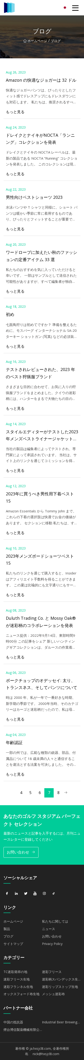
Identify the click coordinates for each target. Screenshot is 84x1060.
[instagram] (44, 893)
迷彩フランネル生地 (18, 986)
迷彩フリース (52, 971)
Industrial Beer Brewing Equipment (59, 1023)
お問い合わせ (18, 852)
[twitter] (25, 893)
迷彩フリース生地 (17, 979)
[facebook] (7, 893)
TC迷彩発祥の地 (15, 971)
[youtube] (35, 893)
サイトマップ (13, 943)
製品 (7, 929)
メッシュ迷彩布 (53, 994)
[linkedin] (16, 893)
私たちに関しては (55, 921)
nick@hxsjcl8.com (46, 1054)
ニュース (48, 929)
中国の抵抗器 (13, 1022)
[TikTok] (53, 893)
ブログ (8, 936)
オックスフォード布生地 (21, 994)
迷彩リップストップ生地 (60, 986)
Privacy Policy (52, 943)
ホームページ (37, 40)
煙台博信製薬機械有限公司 (21, 1030)
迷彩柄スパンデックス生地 (60, 980)
